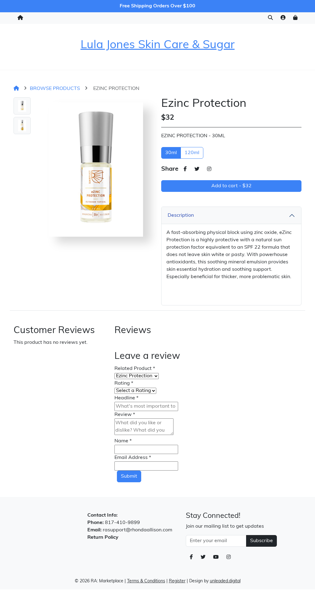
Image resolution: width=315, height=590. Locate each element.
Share (169, 169)
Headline (126, 398)
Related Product (134, 368)
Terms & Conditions (146, 581)
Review (124, 414)
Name (123, 441)
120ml (192, 152)
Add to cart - (231, 186)
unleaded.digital (225, 581)
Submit (129, 476)
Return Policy (102, 537)
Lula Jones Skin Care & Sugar (158, 45)
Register (177, 581)
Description (181, 215)
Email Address (132, 457)
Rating (123, 383)
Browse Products (55, 88)
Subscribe (261, 540)
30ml (171, 152)
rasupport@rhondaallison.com (137, 530)
